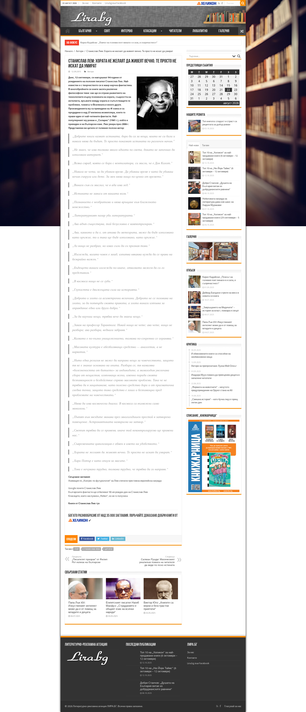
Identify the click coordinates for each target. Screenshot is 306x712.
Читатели (175, 31)
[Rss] (219, 3)
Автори (79, 51)
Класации (149, 31)
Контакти (96, 3)
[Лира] (92, 15)
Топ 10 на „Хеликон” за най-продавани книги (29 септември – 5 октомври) (220, 217)
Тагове (205, 145)
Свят (107, 31)
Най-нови (194, 145)
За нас (85, 3)
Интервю (126, 31)
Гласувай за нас (232, 706)
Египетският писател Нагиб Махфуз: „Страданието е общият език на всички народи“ (122, 607)
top (76, 549)
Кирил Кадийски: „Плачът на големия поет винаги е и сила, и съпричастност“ (118, 42)
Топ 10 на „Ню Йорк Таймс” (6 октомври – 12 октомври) (158, 670)
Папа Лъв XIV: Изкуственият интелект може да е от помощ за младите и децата (82, 607)
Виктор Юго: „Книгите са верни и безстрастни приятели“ (158, 606)
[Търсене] (243, 3)
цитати (108, 549)
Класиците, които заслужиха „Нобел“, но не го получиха (98, 496)
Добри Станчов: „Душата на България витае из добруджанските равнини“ (217, 186)
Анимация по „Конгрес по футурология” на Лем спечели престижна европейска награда (115, 480)
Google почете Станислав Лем (84, 488)
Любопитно (200, 31)
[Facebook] (222, 3)
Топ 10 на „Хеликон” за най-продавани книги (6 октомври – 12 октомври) (220, 155)
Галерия (224, 31)
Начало (67, 30)
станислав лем (91, 549)
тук (98, 503)
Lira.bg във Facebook (115, 3)
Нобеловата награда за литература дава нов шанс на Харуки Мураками (218, 201)
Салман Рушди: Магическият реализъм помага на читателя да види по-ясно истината (157, 561)
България (85, 31)
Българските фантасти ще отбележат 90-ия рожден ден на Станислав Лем (108, 492)
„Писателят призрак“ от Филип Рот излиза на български (89, 560)
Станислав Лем (114, 81)
